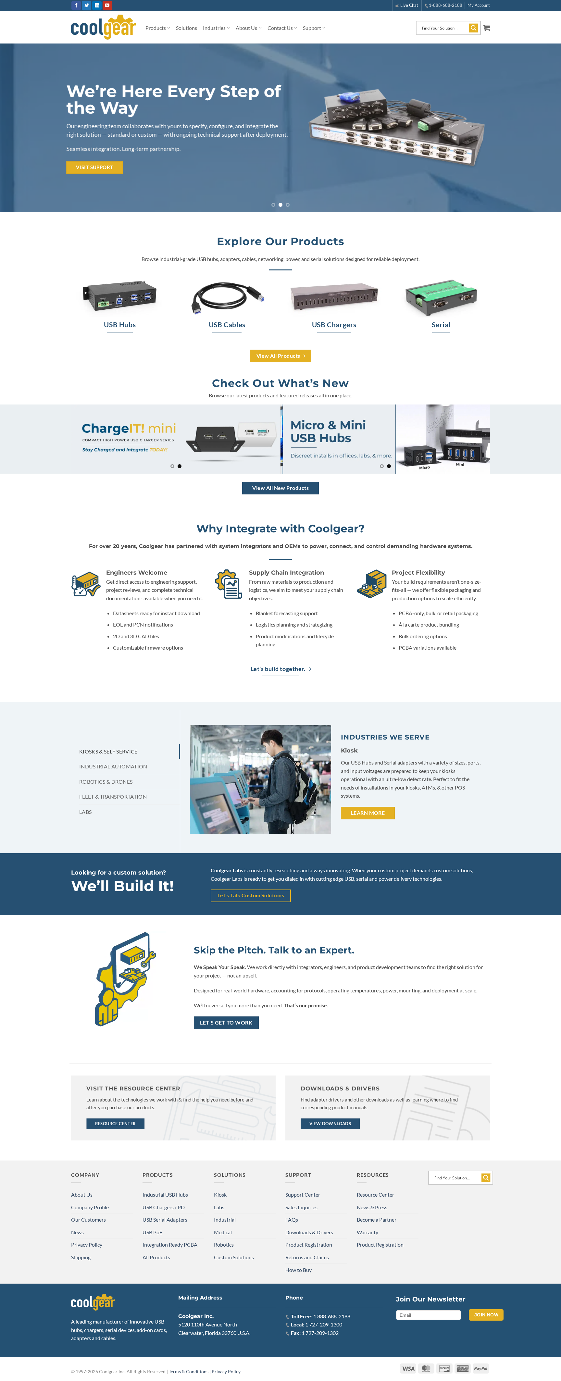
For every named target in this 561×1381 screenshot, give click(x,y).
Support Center (302, 1194)
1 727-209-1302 (320, 1333)
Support (312, 28)
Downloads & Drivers (309, 1232)
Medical (223, 1232)
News (77, 1232)
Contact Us (280, 28)
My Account (479, 5)
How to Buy (298, 1270)
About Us (246, 28)
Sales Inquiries (301, 1207)
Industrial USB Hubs (165, 1194)
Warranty (367, 1232)
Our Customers (88, 1219)
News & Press (372, 1207)
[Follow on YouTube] (107, 5)
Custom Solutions (234, 1257)
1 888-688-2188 (331, 1316)
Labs (219, 1207)
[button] (486, 28)
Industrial (225, 1219)
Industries (214, 28)
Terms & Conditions (188, 1371)
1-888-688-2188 (445, 5)
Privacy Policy (86, 1244)
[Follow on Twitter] (86, 5)
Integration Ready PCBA (170, 1244)
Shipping (81, 1257)
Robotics (224, 1244)
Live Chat (409, 5)
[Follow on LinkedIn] (97, 5)
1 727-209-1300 (323, 1324)
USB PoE (152, 1232)
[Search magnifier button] (473, 27)
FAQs (291, 1219)
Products (155, 28)
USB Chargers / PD (164, 1207)
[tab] (129, 751)
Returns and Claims (307, 1257)
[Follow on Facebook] (76, 5)
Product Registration (308, 1244)
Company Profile (90, 1207)
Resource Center (375, 1194)
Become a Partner (376, 1219)
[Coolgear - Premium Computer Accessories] (103, 27)
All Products (156, 1257)
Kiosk (220, 1194)
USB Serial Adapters (165, 1219)
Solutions (186, 28)
